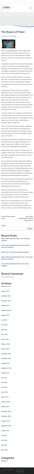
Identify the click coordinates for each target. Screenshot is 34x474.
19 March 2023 (5, 36)
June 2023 (4, 382)
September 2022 (6, 426)
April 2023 (4, 392)
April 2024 (4, 334)
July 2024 (4, 320)
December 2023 (6, 354)
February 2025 (5, 286)
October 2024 (5, 305)
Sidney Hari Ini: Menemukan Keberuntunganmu (15, 252)
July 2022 (4, 435)
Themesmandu (20, 472)
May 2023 (4, 387)
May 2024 (4, 330)
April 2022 (4, 450)
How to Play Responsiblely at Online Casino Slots (26, 218)
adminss (13, 36)
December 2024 (6, 296)
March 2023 (5, 397)
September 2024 (6, 310)
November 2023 (6, 358)
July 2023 (4, 378)
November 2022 (6, 416)
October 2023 (5, 363)
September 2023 (6, 368)
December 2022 (6, 411)
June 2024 (4, 325)
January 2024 (5, 349)
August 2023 (5, 373)
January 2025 (5, 291)
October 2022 (5, 421)
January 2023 (5, 406)
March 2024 (5, 339)
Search (3, 225)
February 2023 (5, 402)
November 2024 (6, 301)
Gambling (4, 461)
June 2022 (4, 440)
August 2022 (5, 431)
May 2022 (4, 445)
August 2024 (5, 315)
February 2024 (5, 344)
